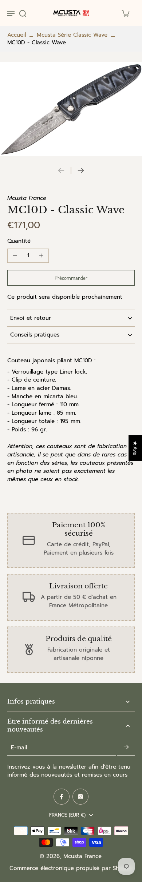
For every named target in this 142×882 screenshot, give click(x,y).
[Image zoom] (71, 109)
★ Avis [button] (135, 448)
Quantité (19, 241)
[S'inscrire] (126, 748)
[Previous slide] (61, 170)
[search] (23, 13)
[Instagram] (80, 797)
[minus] (15, 255)
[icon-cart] (125, 13)
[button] (71, 278)
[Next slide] (81, 170)
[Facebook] (62, 797)
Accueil (16, 35)
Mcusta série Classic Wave (72, 35)
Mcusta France (82, 856)
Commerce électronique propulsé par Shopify (71, 868)
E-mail (19, 747)
